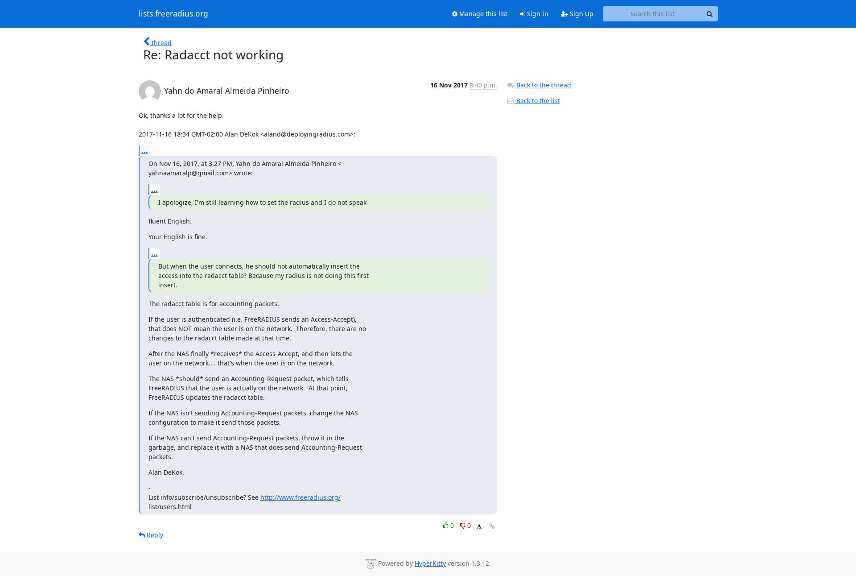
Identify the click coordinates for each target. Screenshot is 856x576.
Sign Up (580, 13)
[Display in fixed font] (479, 527)
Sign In (536, 13)
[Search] (710, 13)
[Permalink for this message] (492, 526)
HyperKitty (430, 563)
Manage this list (482, 13)
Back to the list (537, 100)
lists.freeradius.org (173, 13)
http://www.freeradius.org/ (300, 497)
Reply (154, 534)
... (144, 150)
